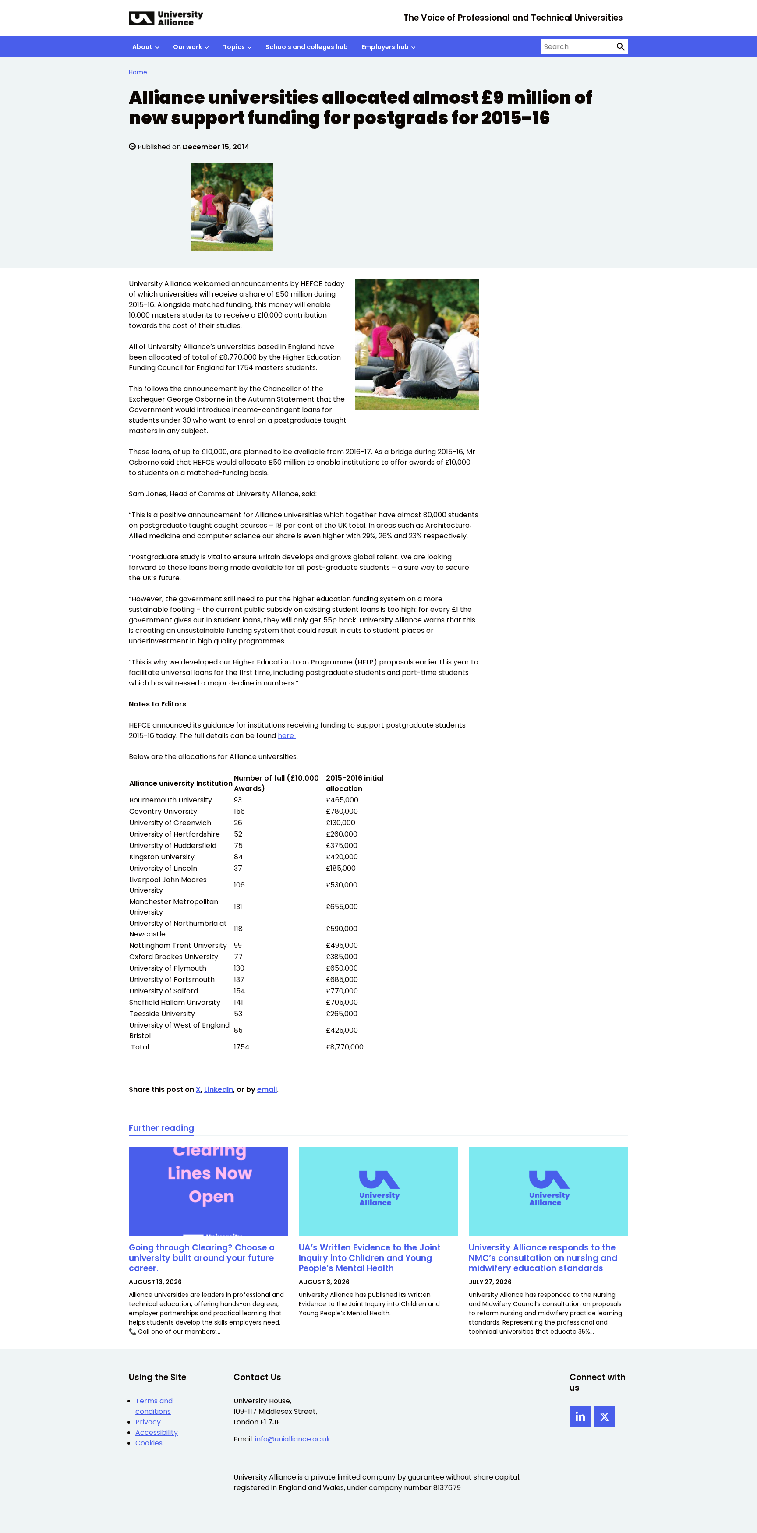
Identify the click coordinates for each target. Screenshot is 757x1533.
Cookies (149, 1443)
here (287, 736)
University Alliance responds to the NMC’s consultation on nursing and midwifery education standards (543, 1258)
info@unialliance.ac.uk (292, 1439)
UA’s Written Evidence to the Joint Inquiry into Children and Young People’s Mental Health (370, 1258)
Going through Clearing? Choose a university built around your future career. (202, 1258)
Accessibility (156, 1432)
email (267, 1089)
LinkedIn (218, 1089)
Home (138, 72)
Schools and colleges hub (306, 46)
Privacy (148, 1422)
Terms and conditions (154, 1406)
